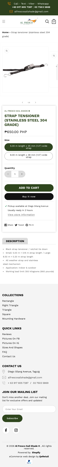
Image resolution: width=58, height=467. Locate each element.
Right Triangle (10, 305)
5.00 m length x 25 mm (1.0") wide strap (28, 147)
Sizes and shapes (12, 347)
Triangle (6, 309)
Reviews (6, 334)
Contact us (8, 356)
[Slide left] (22, 102)
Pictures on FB (10, 338)
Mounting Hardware (13, 318)
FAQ (4, 352)
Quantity (9, 168)
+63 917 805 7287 (22, 7)
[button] (47, 21)
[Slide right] (35, 102)
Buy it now (29, 196)
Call (16, 3)
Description (15, 241)
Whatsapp (43, 3)
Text (23, 3)
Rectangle (8, 301)
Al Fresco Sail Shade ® (27, 446)
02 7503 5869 (42, 7)
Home (5, 32)
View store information (21, 214)
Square (6, 314)
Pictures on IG (10, 343)
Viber (32, 3)
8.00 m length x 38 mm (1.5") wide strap (28, 156)
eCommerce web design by (24, 456)
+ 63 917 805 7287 (18, 383)
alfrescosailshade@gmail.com (31, 11)
